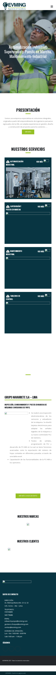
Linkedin (17, 648)
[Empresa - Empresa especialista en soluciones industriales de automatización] (14, 6)
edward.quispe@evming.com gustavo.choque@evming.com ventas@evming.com (16, 624)
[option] (28, 424)
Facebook (5, 648)
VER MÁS (40, 161)
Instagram (11, 648)
